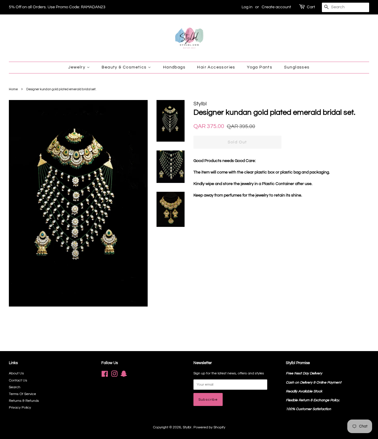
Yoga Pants (259, 67)
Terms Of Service (22, 394)
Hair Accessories (216, 67)
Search (14, 387)
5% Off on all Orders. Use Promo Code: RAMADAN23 (57, 7)
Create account (276, 7)
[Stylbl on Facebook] (104, 375)
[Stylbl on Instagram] (114, 375)
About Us (16, 373)
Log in (247, 7)
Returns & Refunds (24, 400)
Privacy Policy (20, 407)
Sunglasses (297, 67)
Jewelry (77, 67)
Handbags (174, 67)
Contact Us (18, 380)
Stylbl (187, 427)
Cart (311, 7)
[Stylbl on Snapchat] (123, 375)
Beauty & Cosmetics (125, 67)
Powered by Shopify (209, 427)
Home (13, 89)
